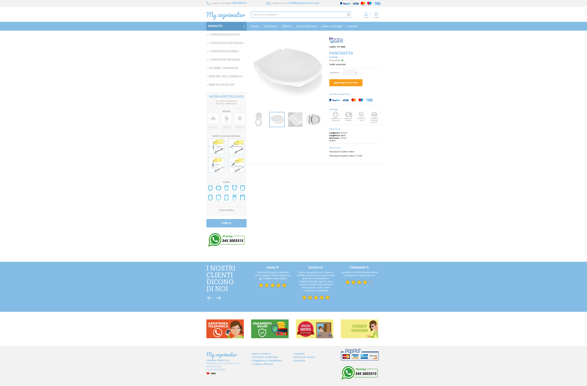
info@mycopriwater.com (304, 3)
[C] (216, 165)
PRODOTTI (215, 26)
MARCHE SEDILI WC (222, 84)
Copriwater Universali (226, 43)
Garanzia (299, 360)
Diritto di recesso (304, 357)
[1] (210, 188)
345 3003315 (239, 3)
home (255, 26)
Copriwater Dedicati (224, 34)
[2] (218, 188)
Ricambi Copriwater (223, 68)
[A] (216, 146)
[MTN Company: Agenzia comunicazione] (226, 373)
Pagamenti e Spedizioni (267, 360)
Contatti (352, 26)
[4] (234, 188)
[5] (242, 188)
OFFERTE (286, 26)
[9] (234, 197)
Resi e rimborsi (306, 26)
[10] (242, 197)
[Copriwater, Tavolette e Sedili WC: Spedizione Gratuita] (226, 16)
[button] (376, 16)
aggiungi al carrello (346, 82)
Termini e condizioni (265, 357)
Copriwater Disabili (224, 51)
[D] (236, 165)
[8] (226, 197)
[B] (236, 146)
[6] (210, 197)
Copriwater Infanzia (224, 59)
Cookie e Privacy (263, 364)
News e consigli (331, 26)
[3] (226, 188)
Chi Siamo (270, 26)
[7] (218, 197)
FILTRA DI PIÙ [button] (225, 210)
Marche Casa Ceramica (225, 76)
